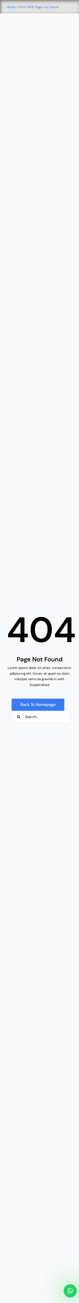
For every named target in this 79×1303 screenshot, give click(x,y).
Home (11, 7)
